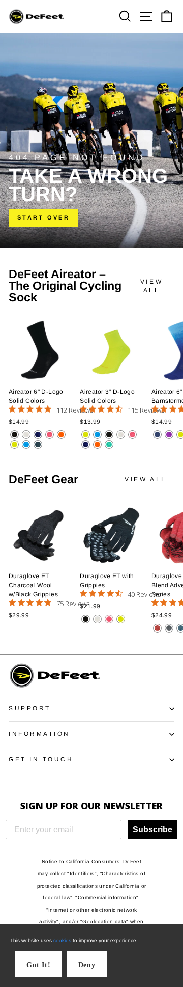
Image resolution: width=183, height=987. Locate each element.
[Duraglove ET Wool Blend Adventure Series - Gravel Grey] (169, 628)
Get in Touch (41, 759)
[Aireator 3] (85, 434)
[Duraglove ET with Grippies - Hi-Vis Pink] (109, 619)
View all (151, 286)
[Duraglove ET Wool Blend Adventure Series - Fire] (157, 628)
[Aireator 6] (14, 434)
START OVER (43, 217)
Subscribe (152, 829)
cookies (62, 940)
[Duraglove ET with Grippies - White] (97, 619)
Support (30, 708)
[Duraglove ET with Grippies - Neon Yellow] (121, 619)
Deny (87, 965)
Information (39, 733)
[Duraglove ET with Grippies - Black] (85, 619)
